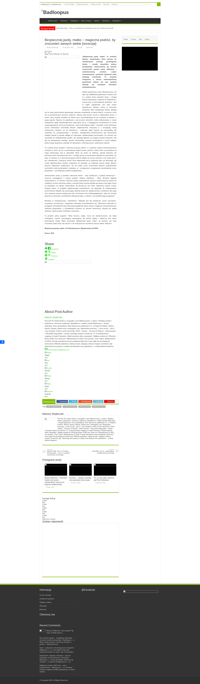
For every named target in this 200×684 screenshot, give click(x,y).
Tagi (140, 39)
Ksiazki (80, 47)
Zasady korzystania (82, 4)
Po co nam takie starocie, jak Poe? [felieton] (104, 479)
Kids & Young (85, 21)
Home (44, 20)
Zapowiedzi (116, 21)
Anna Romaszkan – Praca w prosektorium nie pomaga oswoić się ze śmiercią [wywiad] (84, 28)
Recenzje (64, 21)
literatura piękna (70, 406)
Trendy (133, 39)
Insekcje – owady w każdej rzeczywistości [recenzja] (80, 479)
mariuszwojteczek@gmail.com (58, 350)
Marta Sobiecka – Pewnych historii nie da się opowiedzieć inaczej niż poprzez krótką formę (56, 481)
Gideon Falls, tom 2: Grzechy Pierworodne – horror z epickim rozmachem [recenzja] (58, 452)
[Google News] (145, 4)
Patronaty (106, 4)
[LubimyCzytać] (140, 4)
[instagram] (138, 4)
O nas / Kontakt (69, 4)
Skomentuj (89, 47)
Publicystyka (52, 21)
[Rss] (133, 4)
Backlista (105, 21)
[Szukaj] (159, 4)
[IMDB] (143, 4)
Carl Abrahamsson (54, 406)
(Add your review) (48, 519)
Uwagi (147, 39)
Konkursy (114, 4)
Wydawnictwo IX (99, 406)
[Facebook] (136, 4)
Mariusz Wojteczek (52, 47)
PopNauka (73, 21)
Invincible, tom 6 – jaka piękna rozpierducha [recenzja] (103, 451)
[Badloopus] (55, 12)
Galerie (96, 21)
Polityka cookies (96, 4)
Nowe (126, 39)
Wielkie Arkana (85, 406)
